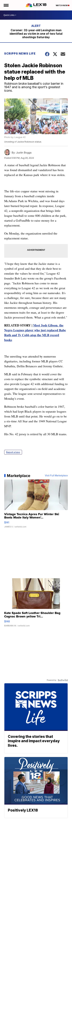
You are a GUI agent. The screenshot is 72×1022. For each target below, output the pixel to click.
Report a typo (13, 452)
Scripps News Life (20, 53)
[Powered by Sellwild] (63, 680)
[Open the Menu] (6, 5)
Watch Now (62, 5)
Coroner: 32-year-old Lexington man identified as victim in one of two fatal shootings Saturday (36, 33)
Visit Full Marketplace (56, 475)
